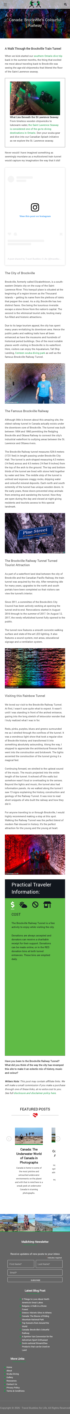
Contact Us (12, 1384)
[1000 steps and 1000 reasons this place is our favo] (26, 1223)
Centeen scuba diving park (30, 352)
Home (9, 1367)
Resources (12, 1380)
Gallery (10, 1377)
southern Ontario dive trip (48, 55)
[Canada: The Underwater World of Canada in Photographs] (29, 1136)
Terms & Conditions (16, 1390)
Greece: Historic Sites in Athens (37, 1312)
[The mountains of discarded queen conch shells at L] (44, 1223)
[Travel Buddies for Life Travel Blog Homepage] (35, 3)
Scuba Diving (13, 1373)
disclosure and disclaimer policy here (35, 1093)
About (9, 1370)
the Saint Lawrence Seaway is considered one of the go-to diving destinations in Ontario (34, 128)
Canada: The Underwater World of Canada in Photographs (29, 1155)
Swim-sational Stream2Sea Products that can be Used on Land (36, 1346)
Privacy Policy (13, 1387)
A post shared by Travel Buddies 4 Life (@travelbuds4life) (37, 258)
